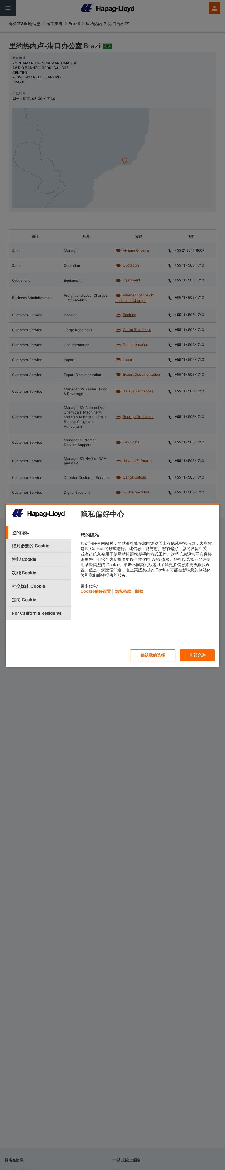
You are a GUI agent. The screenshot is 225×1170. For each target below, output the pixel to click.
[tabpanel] (147, 564)
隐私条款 (123, 591)
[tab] (38, 532)
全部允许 (197, 655)
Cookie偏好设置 (96, 591)
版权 (139, 591)
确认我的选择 (153, 655)
